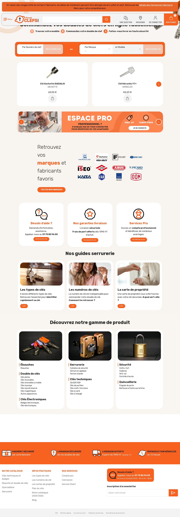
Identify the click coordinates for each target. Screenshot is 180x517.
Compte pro (67, 475)
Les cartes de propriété (43, 484)
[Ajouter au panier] (52, 98)
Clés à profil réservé (29, 388)
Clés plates (25, 377)
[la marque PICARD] (136, 168)
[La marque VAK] (101, 176)
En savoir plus (90, 240)
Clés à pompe (26, 385)
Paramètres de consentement (115, 513)
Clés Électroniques (33, 399)
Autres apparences (29, 394)
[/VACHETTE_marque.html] (101, 158)
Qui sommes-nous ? (80, 513)
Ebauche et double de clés (15, 483)
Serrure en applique (78, 371)
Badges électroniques (30, 403)
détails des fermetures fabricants (156, 5)
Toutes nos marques (51, 190)
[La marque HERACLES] (84, 157)
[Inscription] (173, 492)
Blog (34, 500)
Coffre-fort (124, 368)
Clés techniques (81, 379)
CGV (56, 513)
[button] (7, 19)
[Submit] (106, 19)
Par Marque (90, 47)
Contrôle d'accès (126, 376)
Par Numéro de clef (31, 47)
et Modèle (120, 47)
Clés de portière (76, 385)
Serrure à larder (76, 374)
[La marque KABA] (84, 176)
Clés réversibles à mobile (31, 383)
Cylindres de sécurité (79, 368)
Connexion (67, 480)
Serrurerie (77, 364)
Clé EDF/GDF (75, 383)
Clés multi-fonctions (79, 388)
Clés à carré (75, 391)
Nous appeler (41, 239)
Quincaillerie (8, 487)
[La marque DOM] (136, 176)
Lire (24, 306)
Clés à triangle (76, 394)
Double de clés (30, 373)
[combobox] (97, 49)
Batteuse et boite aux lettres (132, 388)
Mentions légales (65, 513)
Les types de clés (40, 475)
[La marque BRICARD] (136, 157)
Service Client (69, 484)
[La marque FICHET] (119, 157)
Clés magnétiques (28, 391)
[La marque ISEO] (84, 168)
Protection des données (96, 513)
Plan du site (38, 488)
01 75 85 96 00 (142, 475)
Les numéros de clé (41, 480)
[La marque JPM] (101, 168)
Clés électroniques (28, 405)
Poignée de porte (126, 385)
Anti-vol (122, 374)
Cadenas (123, 371)
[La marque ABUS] (119, 168)
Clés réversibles (27, 380)
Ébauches (27, 364)
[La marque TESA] (119, 176)
